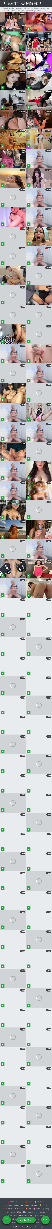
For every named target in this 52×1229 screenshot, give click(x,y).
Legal (44, 1227)
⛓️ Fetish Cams (40, 1216)
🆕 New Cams (28, 1212)
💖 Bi (19, 1212)
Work (24, 1227)
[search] (45, 1220)
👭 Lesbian (11, 1212)
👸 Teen (34, 1205)
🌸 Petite (36, 1209)
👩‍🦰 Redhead (18, 1209)
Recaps (29, 1227)
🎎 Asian (10, 1202)
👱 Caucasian (40, 1202)
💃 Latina (29, 1202)
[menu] (6, 1220)
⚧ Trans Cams (11, 1216)
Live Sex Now (26, 1220)
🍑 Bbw (28, 1209)
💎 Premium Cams (26, 1216)
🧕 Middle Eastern (12, 1205)
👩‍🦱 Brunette (7, 1209)
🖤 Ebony (19, 1202)
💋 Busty (45, 1209)
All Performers (37, 1227)
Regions (18, 1227)
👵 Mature (25, 1205)
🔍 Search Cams (38, 1223)
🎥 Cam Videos (13, 1223)
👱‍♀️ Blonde (43, 1205)
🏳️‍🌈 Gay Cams (40, 1212)
